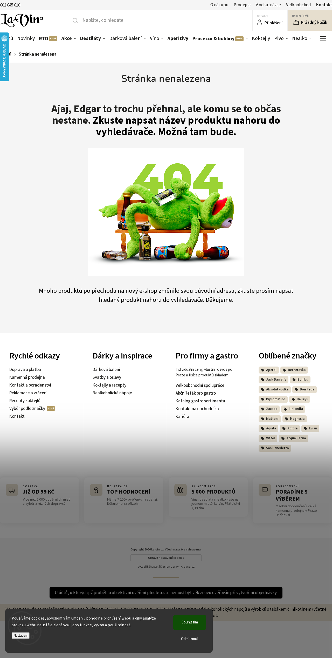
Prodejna (242, 5)
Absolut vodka (277, 389)
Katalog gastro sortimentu (200, 401)
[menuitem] (26, 38)
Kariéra (182, 417)
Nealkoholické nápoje (112, 393)
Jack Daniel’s (276, 379)
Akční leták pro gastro (196, 393)
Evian (313, 428)
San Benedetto (277, 448)
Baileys (302, 399)
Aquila (271, 428)
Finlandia (296, 409)
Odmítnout (190, 639)
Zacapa (271, 409)
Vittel (270, 438)
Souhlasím (190, 622)
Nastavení (20, 635)
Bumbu (303, 379)
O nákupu (219, 5)
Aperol (271, 370)
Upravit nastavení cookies (166, 558)
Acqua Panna (296, 438)
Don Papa (307, 389)
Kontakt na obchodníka (197, 409)
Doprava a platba (25, 370)
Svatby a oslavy (107, 377)
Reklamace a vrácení (28, 393)
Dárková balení (106, 370)
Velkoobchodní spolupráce (200, 385)
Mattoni (272, 418)
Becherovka (297, 370)
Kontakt (324, 5)
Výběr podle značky (27, 409)
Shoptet (153, 566)
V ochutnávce (268, 5)
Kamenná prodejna (27, 377)
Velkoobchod (298, 5)
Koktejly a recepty (109, 385)
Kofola (292, 428)
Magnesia (297, 418)
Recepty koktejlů (24, 401)
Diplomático (275, 399)
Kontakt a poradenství (30, 385)
